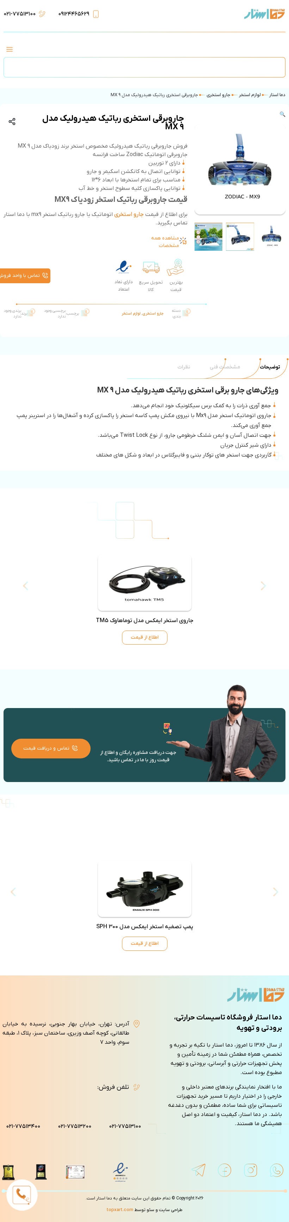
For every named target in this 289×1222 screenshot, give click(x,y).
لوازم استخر (250, 95)
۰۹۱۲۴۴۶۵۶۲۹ (73, 14)
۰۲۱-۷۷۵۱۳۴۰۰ (23, 1126)
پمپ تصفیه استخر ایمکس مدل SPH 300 (144, 926)
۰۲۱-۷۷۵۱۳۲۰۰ (74, 1126)
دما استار (277, 95)
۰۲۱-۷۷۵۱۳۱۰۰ (20, 14)
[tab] (269, 367)
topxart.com (119, 1210)
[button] (9, 50)
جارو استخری (218, 95)
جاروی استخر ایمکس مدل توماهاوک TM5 (144, 620)
